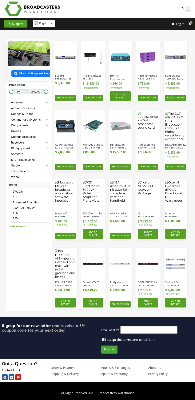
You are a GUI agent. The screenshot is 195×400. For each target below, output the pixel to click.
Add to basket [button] (120, 96)
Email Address (110, 330)
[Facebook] (5, 377)
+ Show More (17, 226)
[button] (188, 9)
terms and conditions (138, 340)
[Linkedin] (11, 377)
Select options (65, 97)
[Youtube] (18, 377)
